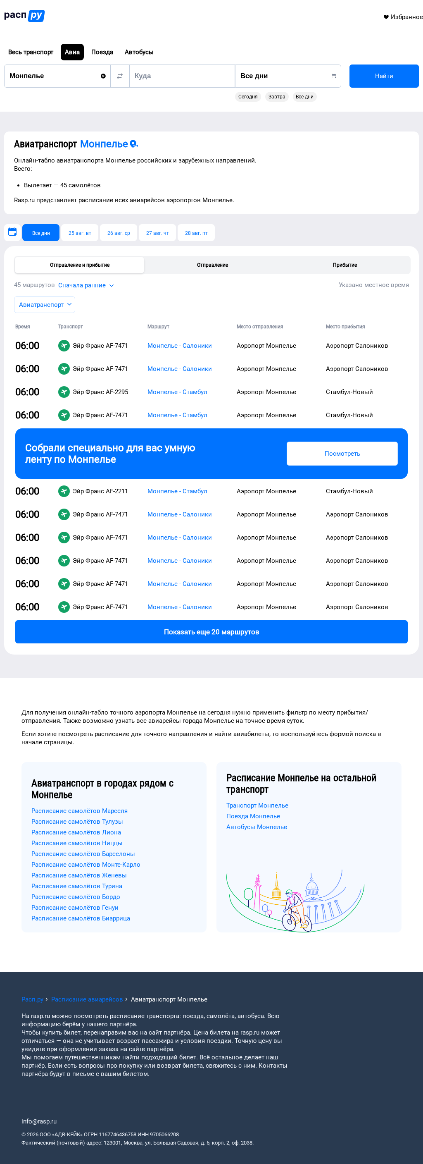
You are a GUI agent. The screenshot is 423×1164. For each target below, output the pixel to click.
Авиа (72, 52)
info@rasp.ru (39, 1121)
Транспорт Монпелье (257, 805)
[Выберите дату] (12, 232)
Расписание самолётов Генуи (75, 907)
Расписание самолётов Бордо (75, 897)
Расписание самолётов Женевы (79, 875)
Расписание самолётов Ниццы (77, 843)
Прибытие (345, 265)
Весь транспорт (30, 52)
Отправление (212, 265)
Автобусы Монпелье (256, 827)
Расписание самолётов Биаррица (80, 918)
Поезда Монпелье (253, 816)
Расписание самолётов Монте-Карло (85, 864)
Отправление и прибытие (79, 265)
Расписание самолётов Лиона (76, 832)
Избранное (407, 17)
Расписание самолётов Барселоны (83, 854)
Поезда (102, 52)
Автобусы (139, 52)
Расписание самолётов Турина (76, 886)
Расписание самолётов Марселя (79, 811)
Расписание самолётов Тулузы (77, 821)
